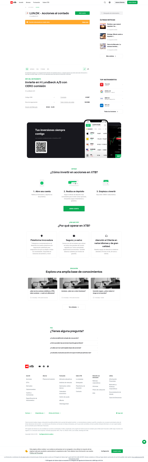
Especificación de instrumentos (31, 399)
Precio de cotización (99, 390)
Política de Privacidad (36, 453)
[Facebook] (43, 366)
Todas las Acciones (110, 111)
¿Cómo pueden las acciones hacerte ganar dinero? (66, 343)
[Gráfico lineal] (84, 69)
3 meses (43, 69)
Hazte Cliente (132, 2)
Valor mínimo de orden (67, 102)
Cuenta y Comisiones (29, 394)
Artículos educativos (65, 379)
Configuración (105, 451)
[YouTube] (39, 366)
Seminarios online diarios (64, 387)
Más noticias (110, 56)
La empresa (79, 379)
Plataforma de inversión (80, 387)
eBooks (61, 400)
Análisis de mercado (65, 382)
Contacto (79, 391)
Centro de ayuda (64, 397)
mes (37, 69)
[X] (48, 366)
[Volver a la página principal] (25, 7)
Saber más (85, 22)
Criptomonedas (31, 389)
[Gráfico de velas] (88, 69)
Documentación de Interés (115, 393)
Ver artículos (73, 307)
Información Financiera (113, 380)
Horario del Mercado (31, 107)
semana (32, 69)
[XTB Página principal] (13, 2)
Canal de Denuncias (115, 397)
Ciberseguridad (64, 404)
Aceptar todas (117, 451)
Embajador (79, 382)
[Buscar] (105, 2)
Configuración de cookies (46, 434)
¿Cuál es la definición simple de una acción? (64, 338)
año (48, 69)
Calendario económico (62, 392)
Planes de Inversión (49, 379)
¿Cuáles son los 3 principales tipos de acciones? (65, 348)
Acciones (30, 7)
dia (27, 69)
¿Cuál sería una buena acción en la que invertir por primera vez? (70, 352)
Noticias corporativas (96, 382)
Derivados (29, 386)
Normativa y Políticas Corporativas (113, 387)
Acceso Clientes (120, 2)
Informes (95, 386)
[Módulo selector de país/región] (109, 2)
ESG (94, 393)
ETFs (27, 382)
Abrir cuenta (82, 13)
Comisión (63, 97)
